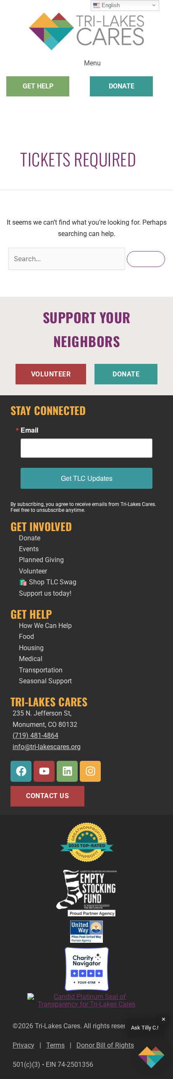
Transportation (41, 670)
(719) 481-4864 (35, 735)
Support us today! (45, 593)
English (110, 5)
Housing (31, 648)
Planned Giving (41, 560)
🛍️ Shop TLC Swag (47, 582)
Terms (55, 1045)
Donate (29, 538)
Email (29, 430)
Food (27, 637)
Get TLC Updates (87, 478)
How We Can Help (45, 626)
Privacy (23, 1045)
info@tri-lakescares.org (47, 747)
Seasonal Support (45, 681)
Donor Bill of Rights (105, 1045)
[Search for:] (67, 259)
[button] (86, 62)
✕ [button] (163, 1019)
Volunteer (33, 571)
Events (29, 549)
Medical (30, 659)
